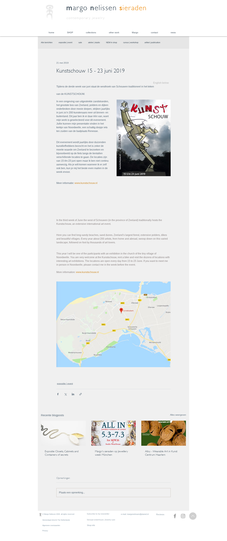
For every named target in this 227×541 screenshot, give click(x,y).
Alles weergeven (178, 415)
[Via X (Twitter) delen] (65, 394)
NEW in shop (111, 42)
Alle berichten (47, 42)
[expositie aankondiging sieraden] (113, 433)
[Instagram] (183, 516)
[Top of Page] (192, 516)
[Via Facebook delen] (57, 394)
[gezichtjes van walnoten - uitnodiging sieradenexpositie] (163, 433)
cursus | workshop (130, 42)
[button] (70, 32)
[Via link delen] (80, 394)
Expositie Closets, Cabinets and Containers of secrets (61, 453)
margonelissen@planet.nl (138, 514)
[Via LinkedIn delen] (72, 394)
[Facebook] (175, 516)
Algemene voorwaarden (51, 525)
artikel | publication (152, 42)
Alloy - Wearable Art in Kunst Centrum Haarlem (161, 453)
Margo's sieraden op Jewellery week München (111, 453)
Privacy (45, 531)
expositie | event (65, 42)
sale (80, 42)
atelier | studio (94, 42)
